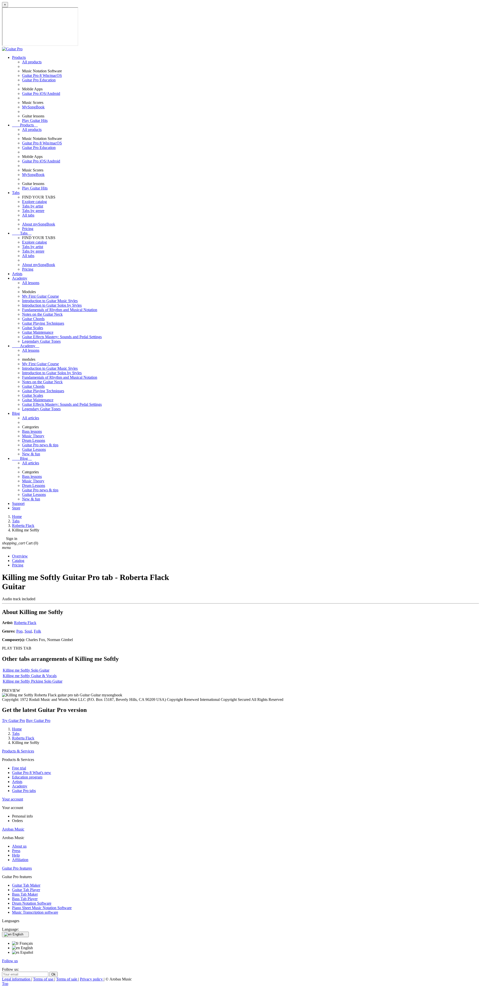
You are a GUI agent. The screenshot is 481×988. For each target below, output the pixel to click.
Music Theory (33, 436)
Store (16, 508)
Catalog (18, 560)
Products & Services (18, 751)
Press (16, 851)
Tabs (16, 192)
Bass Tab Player (25, 899)
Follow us (10, 961)
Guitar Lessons (34, 449)
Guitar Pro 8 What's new (31, 772)
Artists (17, 274)
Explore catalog (34, 202)
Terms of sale (67, 979)
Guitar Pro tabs (24, 790)
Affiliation (20, 860)
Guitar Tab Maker (26, 885)
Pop (19, 631)
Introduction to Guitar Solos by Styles (52, 305)
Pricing (27, 229)
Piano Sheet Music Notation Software (42, 908)
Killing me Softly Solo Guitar (26, 670)
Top (5, 983)
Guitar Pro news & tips (40, 445)
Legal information (16, 979)
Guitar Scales (32, 328)
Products (19, 57)
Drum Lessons (33, 440)
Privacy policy (92, 979)
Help (16, 855)
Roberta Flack (25, 623)
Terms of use (43, 979)
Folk (37, 631)
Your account (12, 799)
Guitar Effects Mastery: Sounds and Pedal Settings (62, 337)
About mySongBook (38, 224)
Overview (20, 556)
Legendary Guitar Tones (41, 341)
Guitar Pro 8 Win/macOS (42, 75)
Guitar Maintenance (37, 332)
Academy (19, 278)
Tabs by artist (32, 206)
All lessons (30, 283)
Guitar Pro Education (39, 80)
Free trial (19, 768)
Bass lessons (32, 431)
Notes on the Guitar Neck (42, 314)
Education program (27, 777)
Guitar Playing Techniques (43, 323)
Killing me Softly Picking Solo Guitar (32, 681)
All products (32, 62)
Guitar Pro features (17, 868)
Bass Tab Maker (25, 894)
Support (18, 503)
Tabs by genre (33, 211)
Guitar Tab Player (26, 890)
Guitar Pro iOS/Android (41, 93)
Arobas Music (13, 829)
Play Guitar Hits (35, 120)
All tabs (28, 215)
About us (19, 846)
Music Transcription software (35, 912)
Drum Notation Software (31, 903)
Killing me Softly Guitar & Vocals (30, 676)
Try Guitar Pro (13, 720)
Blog (16, 413)
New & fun (31, 454)
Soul (28, 631)
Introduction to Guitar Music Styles (50, 301)
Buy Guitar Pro (38, 720)
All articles (30, 418)
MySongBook (33, 107)
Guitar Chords (33, 319)
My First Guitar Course (40, 296)
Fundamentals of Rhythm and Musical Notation (59, 310)
